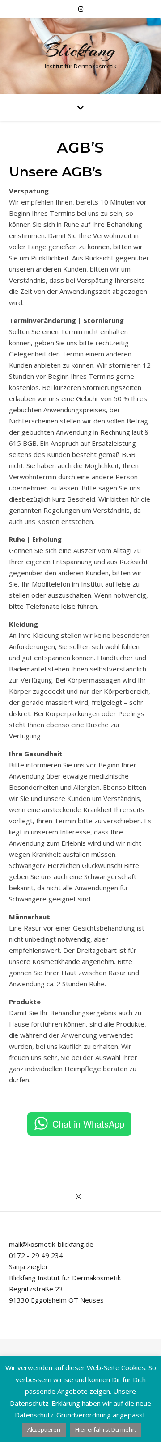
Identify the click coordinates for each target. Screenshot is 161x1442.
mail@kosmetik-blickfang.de (51, 1244)
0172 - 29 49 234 (36, 1255)
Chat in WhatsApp (88, 1123)
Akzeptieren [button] (43, 1429)
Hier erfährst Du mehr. (105, 1429)
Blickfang (80, 50)
